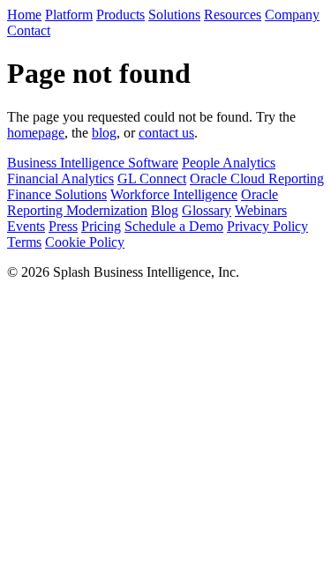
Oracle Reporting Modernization (142, 202)
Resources (232, 14)
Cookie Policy (84, 241)
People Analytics (228, 162)
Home (24, 14)
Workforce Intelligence (173, 194)
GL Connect (151, 178)
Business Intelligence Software (92, 162)
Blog (164, 210)
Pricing (101, 226)
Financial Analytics (60, 178)
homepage (35, 132)
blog (104, 132)
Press (63, 226)
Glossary (206, 210)
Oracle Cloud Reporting (257, 178)
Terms (24, 241)
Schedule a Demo (173, 226)
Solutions (174, 14)
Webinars (261, 210)
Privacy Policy (267, 226)
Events (26, 226)
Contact (28, 30)
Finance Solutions (57, 194)
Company (292, 14)
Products (120, 14)
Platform (69, 14)
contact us (166, 132)
